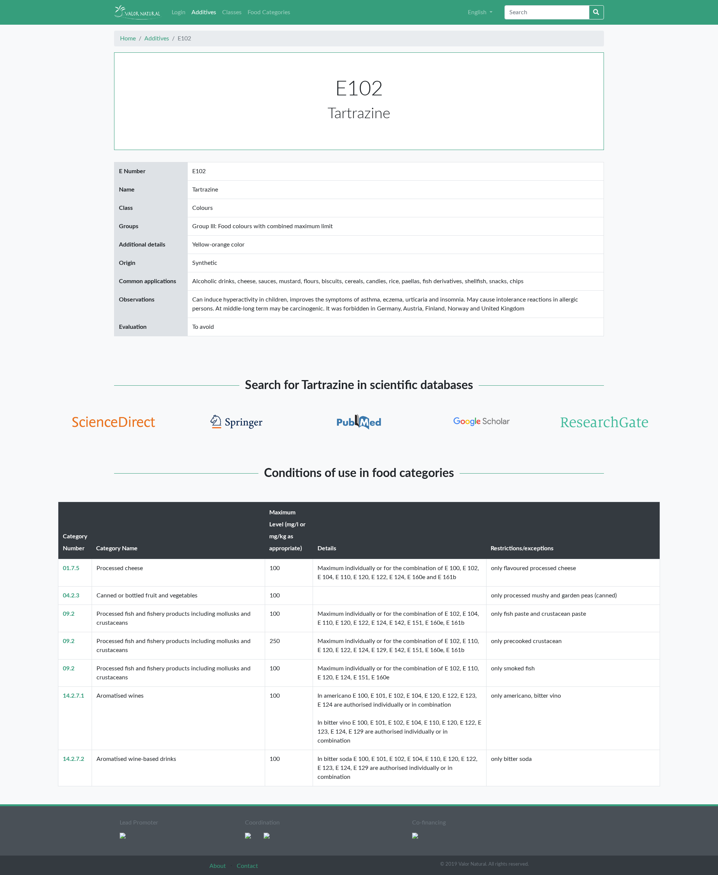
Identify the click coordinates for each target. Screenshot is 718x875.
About (218, 866)
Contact (247, 866)
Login (178, 12)
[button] (480, 12)
